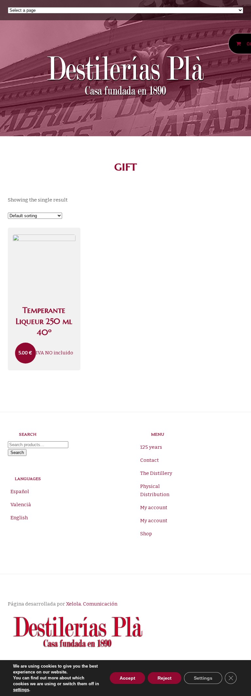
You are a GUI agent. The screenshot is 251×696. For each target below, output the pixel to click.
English (19, 518)
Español (19, 491)
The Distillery (156, 473)
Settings (203, 678)
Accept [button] (127, 678)
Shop (146, 534)
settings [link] (21, 689)
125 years (151, 447)
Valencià (20, 505)
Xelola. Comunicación (91, 604)
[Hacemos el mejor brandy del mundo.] (125, 77)
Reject (165, 678)
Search (17, 452)
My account (153, 507)
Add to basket (44, 232)
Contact (149, 460)
